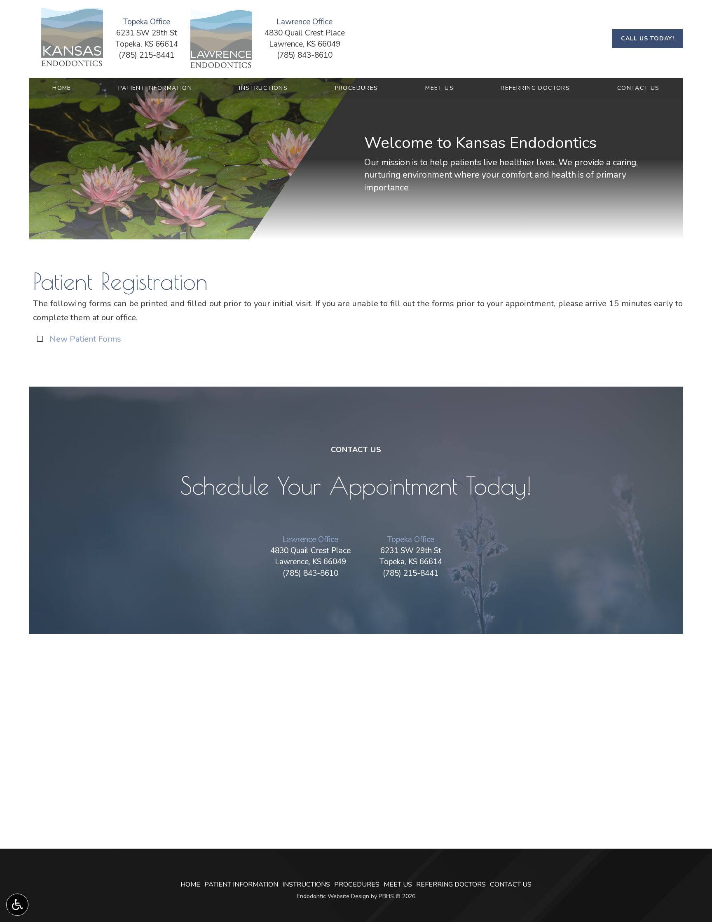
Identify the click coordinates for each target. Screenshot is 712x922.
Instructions (263, 88)
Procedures (356, 88)
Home (61, 88)
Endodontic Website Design (333, 896)
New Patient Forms (85, 339)
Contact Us (638, 88)
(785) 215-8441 (146, 55)
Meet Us (439, 88)
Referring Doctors (535, 88)
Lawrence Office (310, 539)
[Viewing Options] (17, 905)
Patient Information (155, 88)
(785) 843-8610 (305, 55)
